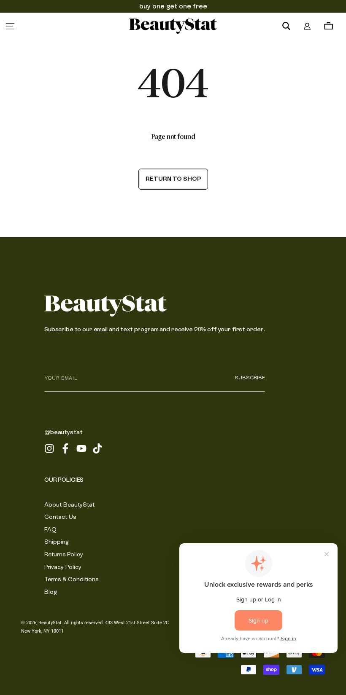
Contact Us (60, 516)
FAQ (50, 529)
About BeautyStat (69, 504)
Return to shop (173, 178)
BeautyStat (50, 622)
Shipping (56, 541)
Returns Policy (63, 554)
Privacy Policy (62, 567)
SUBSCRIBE (250, 378)
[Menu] (10, 26)
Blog (50, 591)
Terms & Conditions (71, 579)
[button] (286, 26)
